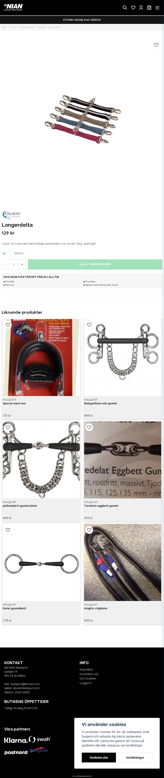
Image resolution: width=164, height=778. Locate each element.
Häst (13, 27)
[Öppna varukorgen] (149, 7)
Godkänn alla (99, 757)
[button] (156, 45)
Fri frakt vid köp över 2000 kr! (82, 19)
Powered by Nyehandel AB (82, 776)
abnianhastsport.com (26, 688)
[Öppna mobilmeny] (157, 7)
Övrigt (41, 27)
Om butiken (88, 678)
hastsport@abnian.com (25, 684)
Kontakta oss (89, 674)
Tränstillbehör (27, 27)
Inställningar (135, 757)
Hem (4, 27)
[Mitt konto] (141, 7)
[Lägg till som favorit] (133, 7)
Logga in (86, 683)
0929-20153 (22, 692)
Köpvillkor (86, 669)
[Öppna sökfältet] (125, 7)
